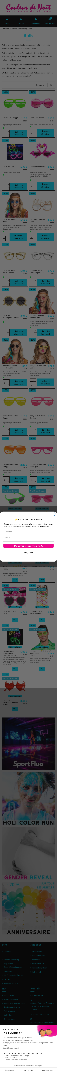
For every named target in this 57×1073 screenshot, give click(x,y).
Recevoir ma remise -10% (28, 546)
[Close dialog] (54, 514)
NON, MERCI (29, 552)
